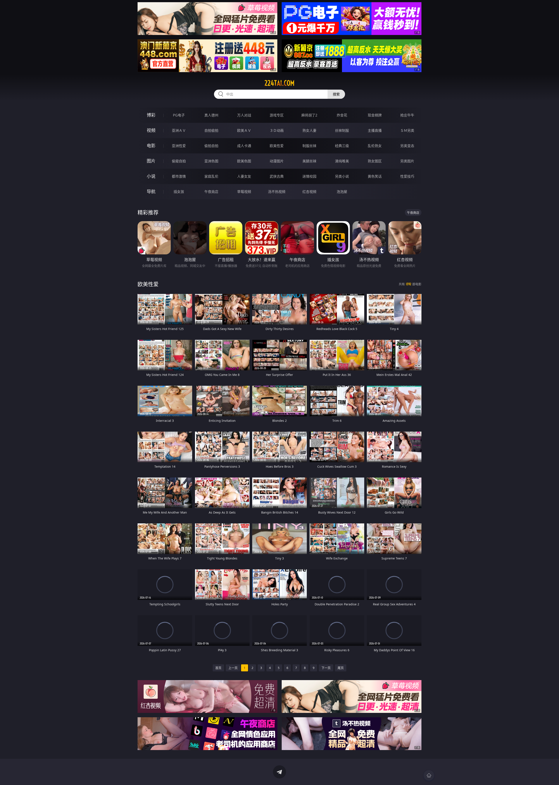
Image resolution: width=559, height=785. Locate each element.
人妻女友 (244, 176)
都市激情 (179, 176)
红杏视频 (309, 191)
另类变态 (407, 145)
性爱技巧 (407, 176)
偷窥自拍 (179, 161)
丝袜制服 (342, 130)
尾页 (341, 668)
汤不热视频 (276, 191)
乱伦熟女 (375, 145)
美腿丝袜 (309, 161)
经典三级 (342, 145)
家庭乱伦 (211, 176)
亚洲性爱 (179, 145)
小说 (151, 176)
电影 (151, 146)
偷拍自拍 (211, 145)
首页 (218, 668)
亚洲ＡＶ (179, 130)
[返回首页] (429, 775)
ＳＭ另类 (407, 130)
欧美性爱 (277, 145)
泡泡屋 (342, 191)
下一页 (326, 668)
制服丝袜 (309, 145)
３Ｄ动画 (277, 130)
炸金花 (342, 115)
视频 (151, 130)
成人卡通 (244, 145)
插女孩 (179, 191)
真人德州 (211, 115)
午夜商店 (211, 191)
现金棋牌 (375, 115)
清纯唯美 (342, 161)
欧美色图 (244, 161)
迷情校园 (309, 176)
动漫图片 (277, 161)
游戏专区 (277, 115)
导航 (151, 192)
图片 (151, 161)
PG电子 (179, 115)
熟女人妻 (309, 130)
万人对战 (244, 115)
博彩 (151, 115)
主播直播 (375, 130)
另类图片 (407, 161)
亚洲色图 (211, 161)
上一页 (233, 668)
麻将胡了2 (309, 115)
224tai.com (279, 83)
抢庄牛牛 (407, 115)
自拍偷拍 (211, 130)
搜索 (336, 94)
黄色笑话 (375, 176)
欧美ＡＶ (244, 130)
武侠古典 (277, 176)
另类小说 (342, 176)
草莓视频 (244, 191)
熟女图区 (375, 161)
